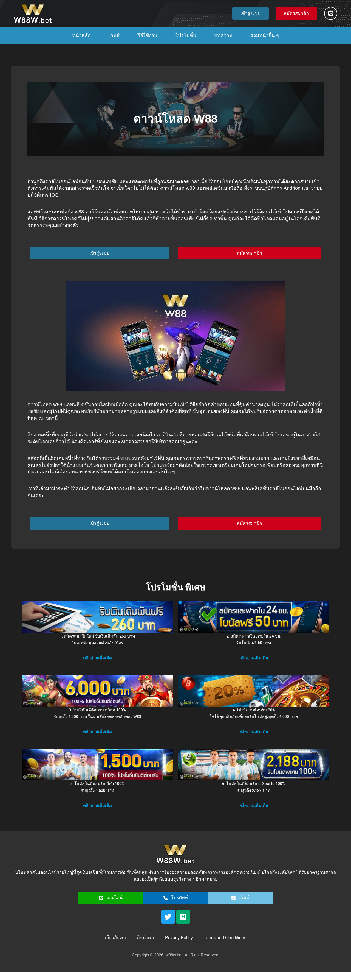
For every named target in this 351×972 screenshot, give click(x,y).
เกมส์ (114, 35)
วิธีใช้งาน (147, 35)
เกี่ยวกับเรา (115, 937)
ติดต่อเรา (145, 937)
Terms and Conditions (225, 937)
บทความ (223, 35)
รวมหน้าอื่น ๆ (264, 35)
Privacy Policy (179, 937)
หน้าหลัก (81, 35)
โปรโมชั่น (185, 35)
